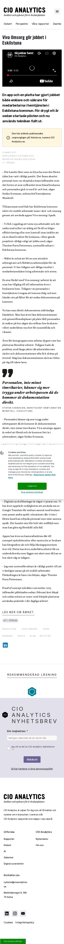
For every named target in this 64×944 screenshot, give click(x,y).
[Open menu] (57, 11)
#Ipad (46, 629)
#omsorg (7, 636)
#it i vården (10, 620)
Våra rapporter (40, 23)
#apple (21, 636)
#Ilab (33, 636)
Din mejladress (16, 731)
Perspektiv (22, 23)
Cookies (8, 922)
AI (5, 851)
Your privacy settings (13, 941)
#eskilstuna (9, 629)
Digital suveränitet (13, 863)
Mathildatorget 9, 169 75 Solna (15, 894)
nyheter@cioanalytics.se (16, 884)
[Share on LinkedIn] (5, 645)
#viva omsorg (29, 629)
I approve (32, 486)
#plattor (45, 636)
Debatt (8, 23)
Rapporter (9, 839)
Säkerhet (8, 857)
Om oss (40, 845)
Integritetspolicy (24, 922)
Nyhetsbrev (42, 839)
